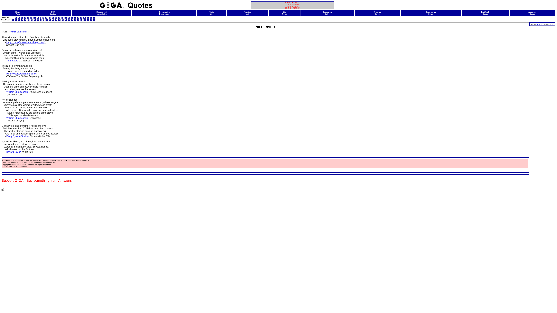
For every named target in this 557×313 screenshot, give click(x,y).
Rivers (24, 32)
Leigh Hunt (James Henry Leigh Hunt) (25, 42)
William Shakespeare (17, 92)
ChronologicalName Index (164, 13)
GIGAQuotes (53, 13)
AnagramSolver (377, 13)
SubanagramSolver (431, 13)
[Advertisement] (541, 70)
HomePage (17, 13)
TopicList (211, 13)
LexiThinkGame (485, 13)
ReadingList (247, 13)
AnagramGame (532, 13)
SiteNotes (284, 13)
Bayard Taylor (13, 152)
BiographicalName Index (101, 13)
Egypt (19, 32)
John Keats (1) (13, 60)
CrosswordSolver (327, 13)
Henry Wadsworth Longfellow (21, 73)
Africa (13, 32)
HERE (538, 24)
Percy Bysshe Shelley (17, 136)
